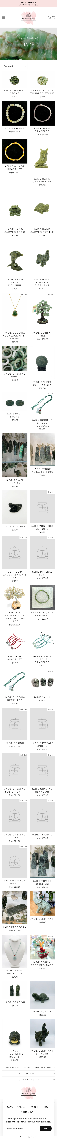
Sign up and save (28, 1080)
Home (22, 38)
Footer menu (27, 1073)
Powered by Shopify (28, 1137)
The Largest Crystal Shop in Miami (28, 1067)
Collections (32, 38)
